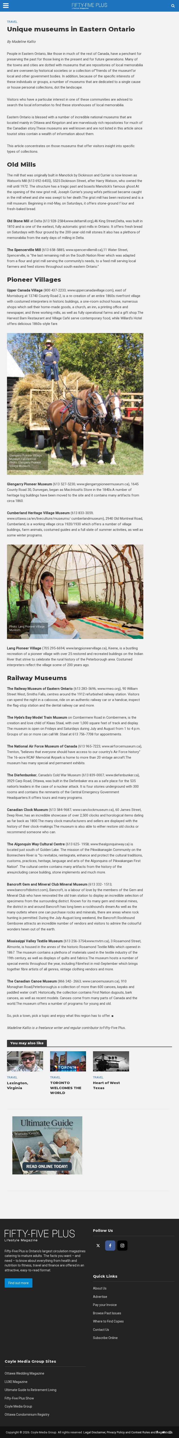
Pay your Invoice (105, 1305)
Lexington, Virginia (17, 1085)
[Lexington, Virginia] (25, 1061)
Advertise (100, 1297)
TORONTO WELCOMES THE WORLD (65, 1088)
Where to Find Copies (108, 1321)
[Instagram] (122, 1245)
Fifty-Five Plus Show (19, 1398)
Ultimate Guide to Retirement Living (30, 1390)
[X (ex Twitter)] (98, 1245)
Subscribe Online (105, 1338)
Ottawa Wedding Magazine (24, 1373)
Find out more (18, 1283)
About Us (100, 1288)
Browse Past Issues (107, 1313)
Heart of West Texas (106, 1085)
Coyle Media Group (18, 1406)
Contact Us (101, 1330)
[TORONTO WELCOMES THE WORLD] (68, 1061)
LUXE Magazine (16, 1382)
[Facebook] (110, 1245)
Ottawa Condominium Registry (27, 1414)
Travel (12, 21)
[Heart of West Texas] (111, 1061)
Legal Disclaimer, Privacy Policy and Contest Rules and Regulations (127, 1432)
